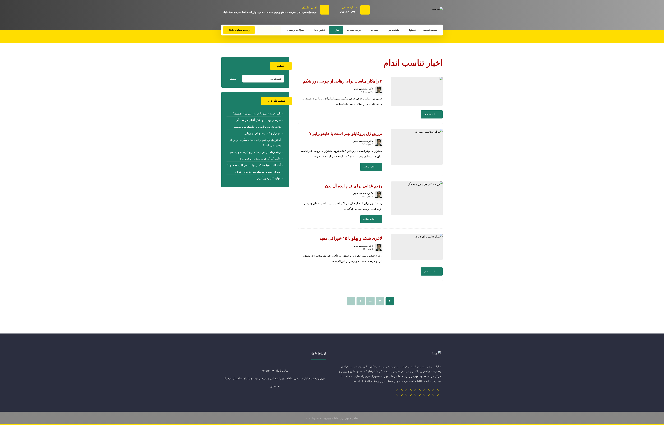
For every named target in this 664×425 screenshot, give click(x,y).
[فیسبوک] (277, 30)
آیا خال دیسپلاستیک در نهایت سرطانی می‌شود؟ (253, 165)
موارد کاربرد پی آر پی (268, 178)
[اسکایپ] (417, 392)
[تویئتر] (426, 392)
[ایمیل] (408, 392)
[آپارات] (261, 30)
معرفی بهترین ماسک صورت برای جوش (257, 171)
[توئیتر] (269, 30)
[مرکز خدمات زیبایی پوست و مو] (417, 13)
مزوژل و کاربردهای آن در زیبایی (262, 133)
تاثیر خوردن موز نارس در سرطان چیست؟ (256, 113)
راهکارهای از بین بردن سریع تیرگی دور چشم (255, 151)
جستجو (233, 78)
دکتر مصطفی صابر (363, 89)
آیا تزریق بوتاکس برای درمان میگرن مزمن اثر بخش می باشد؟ (254, 142)
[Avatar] (378, 89)
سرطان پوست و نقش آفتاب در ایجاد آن (258, 120)
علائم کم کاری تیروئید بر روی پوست (259, 158)
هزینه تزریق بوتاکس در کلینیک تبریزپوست (257, 126)
